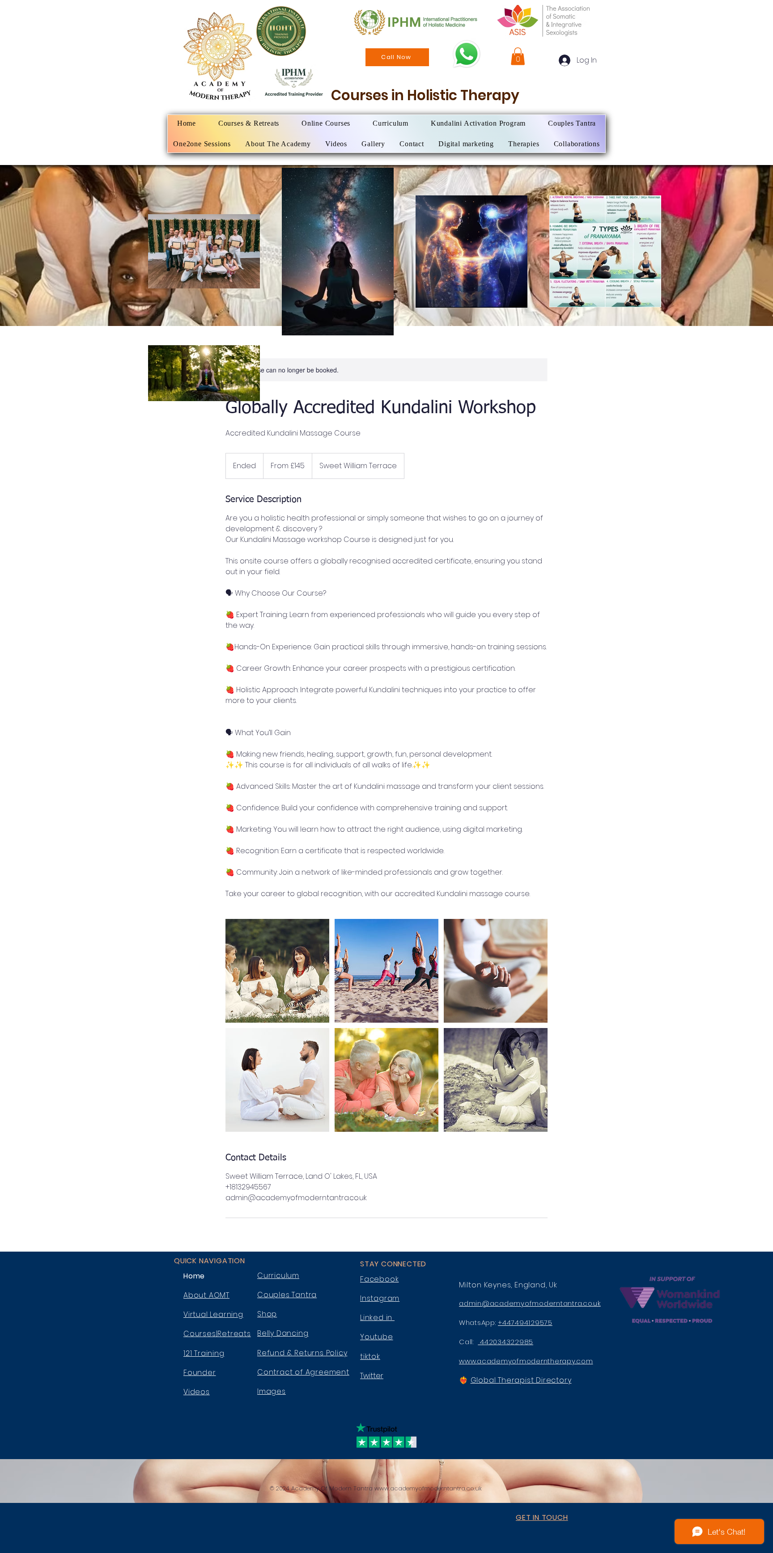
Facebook (379, 1279)
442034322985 (505, 1341)
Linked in (377, 1317)
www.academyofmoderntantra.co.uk (428, 1488)
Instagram (379, 1298)
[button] (517, 56)
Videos (196, 1392)
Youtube (376, 1337)
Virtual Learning (213, 1314)
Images (271, 1391)
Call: (468, 1341)
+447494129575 (525, 1322)
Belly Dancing (282, 1333)
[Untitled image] (277, 971)
